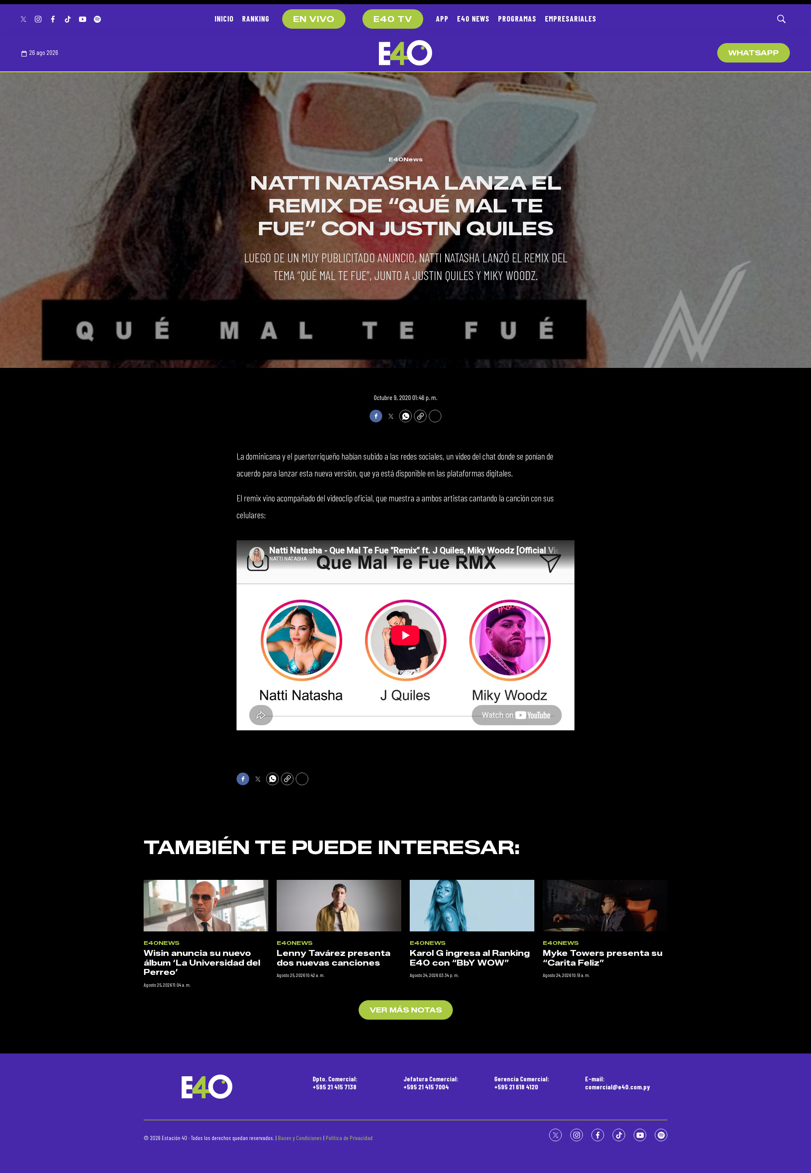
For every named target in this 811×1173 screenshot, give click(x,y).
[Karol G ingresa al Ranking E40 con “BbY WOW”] (472, 906)
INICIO (224, 18)
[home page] (405, 52)
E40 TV (392, 19)
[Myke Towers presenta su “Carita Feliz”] (605, 906)
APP (442, 18)
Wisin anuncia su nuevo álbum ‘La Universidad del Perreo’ (202, 963)
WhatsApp (753, 53)
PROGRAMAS (517, 18)
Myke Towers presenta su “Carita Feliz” (602, 958)
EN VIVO (314, 19)
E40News (406, 159)
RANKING (255, 18)
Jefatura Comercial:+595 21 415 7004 (430, 1083)
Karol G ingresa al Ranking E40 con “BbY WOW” (470, 958)
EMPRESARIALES (570, 18)
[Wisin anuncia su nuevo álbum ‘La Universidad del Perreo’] (206, 906)
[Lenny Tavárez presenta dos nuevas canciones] (339, 906)
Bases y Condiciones (300, 1137)
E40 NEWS (473, 18)
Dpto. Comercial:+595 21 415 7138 (335, 1083)
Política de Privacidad (349, 1137)
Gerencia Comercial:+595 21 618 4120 (521, 1083)
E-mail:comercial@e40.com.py (617, 1083)
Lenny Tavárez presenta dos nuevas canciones (333, 958)
